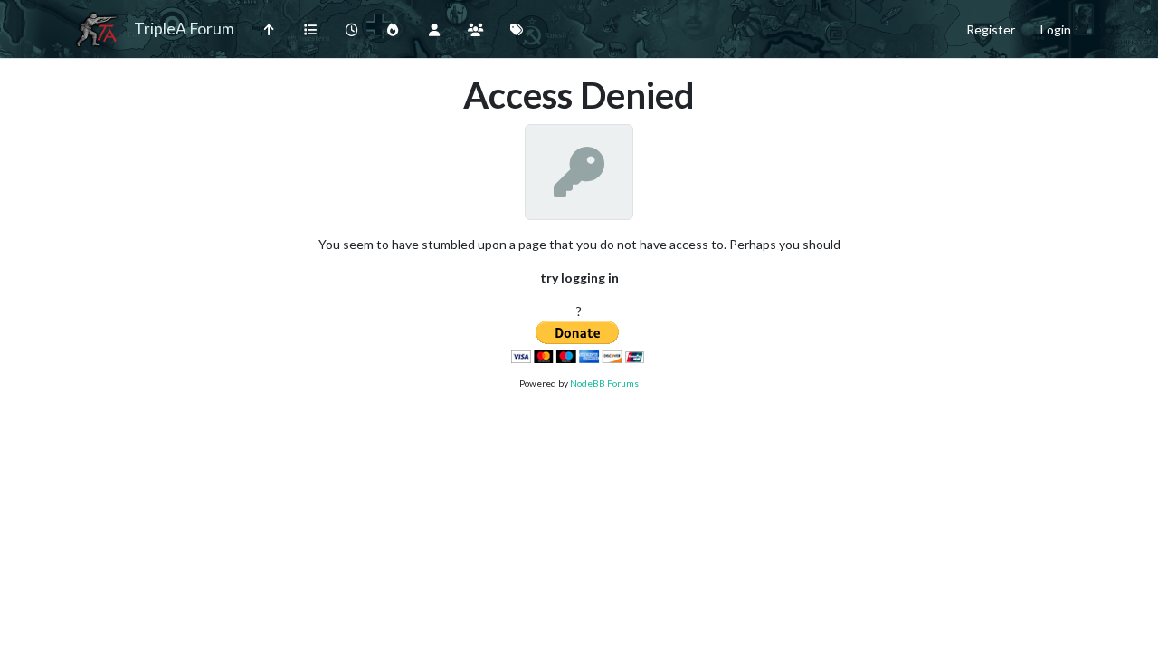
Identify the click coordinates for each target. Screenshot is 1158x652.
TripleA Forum (184, 28)
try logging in (579, 277)
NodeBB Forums (604, 383)
